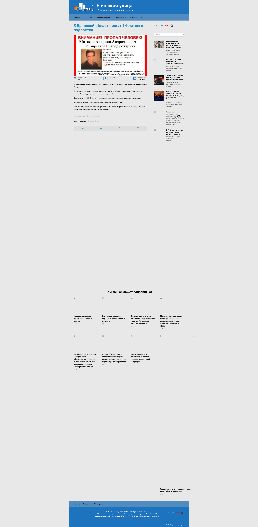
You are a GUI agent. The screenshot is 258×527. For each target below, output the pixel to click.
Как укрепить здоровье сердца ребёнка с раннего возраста (113, 318)
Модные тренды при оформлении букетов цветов (83, 318)
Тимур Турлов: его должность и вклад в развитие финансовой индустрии (140, 358)
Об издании (98, 504)
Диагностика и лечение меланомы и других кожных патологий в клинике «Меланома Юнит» (143, 319)
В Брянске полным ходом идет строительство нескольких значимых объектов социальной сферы (171, 321)
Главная (77, 504)
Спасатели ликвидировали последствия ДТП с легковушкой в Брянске (175, 115)
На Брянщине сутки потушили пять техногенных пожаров (174, 61)
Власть (91, 17)
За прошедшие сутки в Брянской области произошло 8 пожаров (174, 78)
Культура (133, 17)
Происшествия (121, 17)
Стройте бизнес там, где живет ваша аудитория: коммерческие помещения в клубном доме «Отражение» (114, 358)
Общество (78, 17)
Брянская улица (115, 5)
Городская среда (103, 17)
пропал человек (93, 116)
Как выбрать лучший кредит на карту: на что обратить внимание (176, 490)
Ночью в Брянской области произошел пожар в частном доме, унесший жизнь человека (175, 96)
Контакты (87, 504)
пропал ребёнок (80, 116)
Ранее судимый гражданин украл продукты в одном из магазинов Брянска (174, 44)
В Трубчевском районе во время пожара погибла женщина (174, 132)
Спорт (142, 17)
